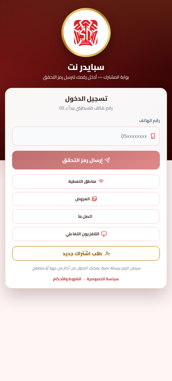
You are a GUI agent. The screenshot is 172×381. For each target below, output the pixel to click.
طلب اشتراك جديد (82, 253)
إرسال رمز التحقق (82, 160)
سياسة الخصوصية (103, 278)
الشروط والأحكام (67, 278)
